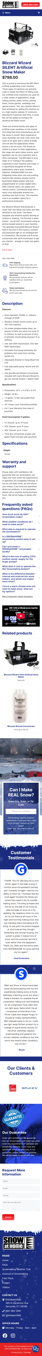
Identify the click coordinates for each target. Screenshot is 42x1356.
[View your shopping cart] (39, 12)
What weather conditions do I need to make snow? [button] (17, 523)
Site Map (27, 1352)
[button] (37, 35)
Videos (6, 1287)
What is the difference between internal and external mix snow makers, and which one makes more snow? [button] (18, 578)
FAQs (5, 1264)
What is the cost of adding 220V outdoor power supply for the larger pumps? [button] (19, 559)
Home (5, 1260)
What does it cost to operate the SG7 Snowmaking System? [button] (19, 567)
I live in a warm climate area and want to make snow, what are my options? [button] (18, 589)
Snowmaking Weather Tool (16, 1269)
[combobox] (21, 811)
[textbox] (21, 811)
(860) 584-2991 (30, 4)
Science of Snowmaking (15, 1273)
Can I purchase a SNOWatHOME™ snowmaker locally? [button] (16, 549)
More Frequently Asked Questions (17, 596)
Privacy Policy (16, 1352)
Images (6, 1282)
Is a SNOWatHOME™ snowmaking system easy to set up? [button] (18, 539)
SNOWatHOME (13, 1315)
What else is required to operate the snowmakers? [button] (18, 530)
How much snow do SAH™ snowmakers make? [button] (15, 515)
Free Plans (7, 1278)
